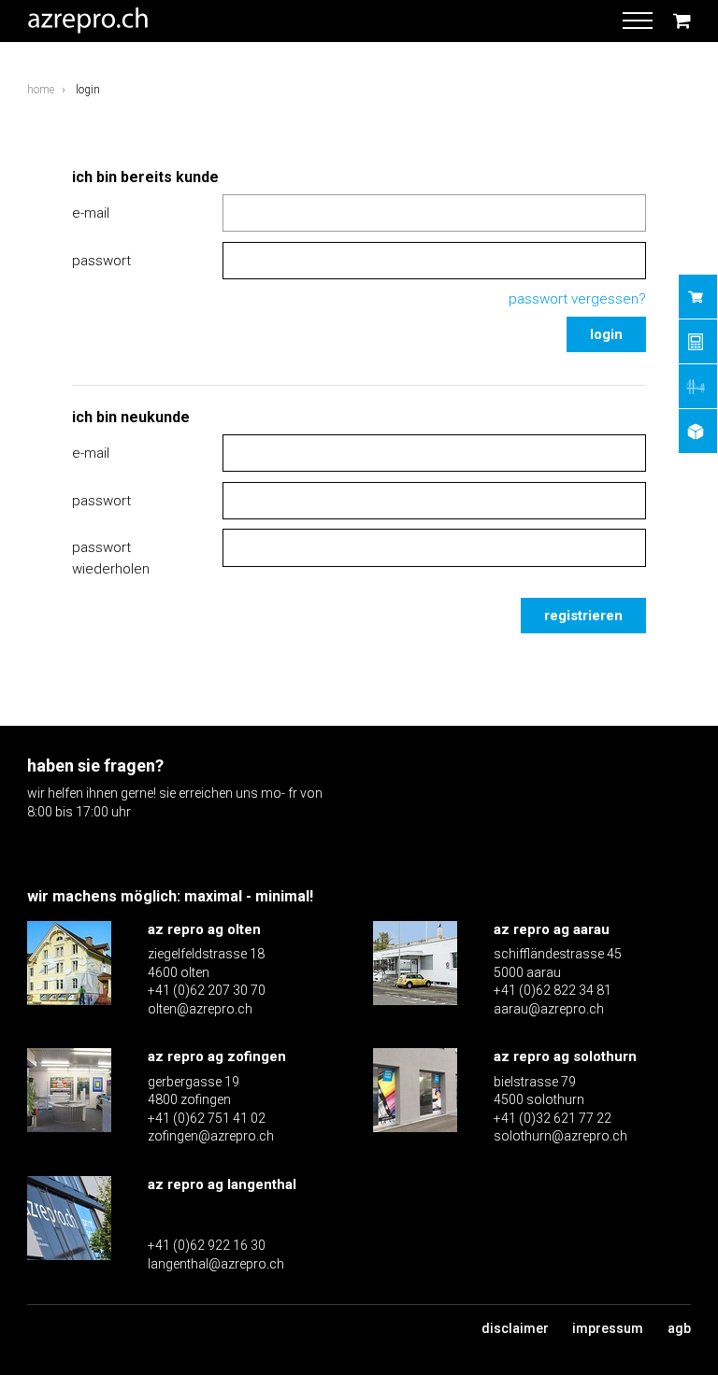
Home (40, 89)
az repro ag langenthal (222, 1184)
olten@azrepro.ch (200, 1008)
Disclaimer (515, 1328)
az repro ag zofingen (217, 1056)
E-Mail (90, 213)
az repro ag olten (204, 929)
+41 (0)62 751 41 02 (207, 1118)
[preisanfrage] (698, 341)
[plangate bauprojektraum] (698, 431)
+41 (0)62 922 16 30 (207, 1245)
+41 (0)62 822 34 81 (552, 990)
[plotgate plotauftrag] (698, 386)
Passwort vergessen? (577, 299)
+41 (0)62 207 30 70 (207, 990)
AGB (679, 1328)
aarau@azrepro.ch (549, 1008)
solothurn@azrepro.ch (560, 1135)
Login (606, 334)
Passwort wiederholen (111, 558)
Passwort (101, 260)
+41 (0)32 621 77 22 (552, 1118)
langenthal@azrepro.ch (216, 1263)
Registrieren (583, 615)
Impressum (607, 1328)
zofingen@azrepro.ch (211, 1135)
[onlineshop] (698, 297)
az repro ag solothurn (565, 1056)
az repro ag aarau (552, 929)
